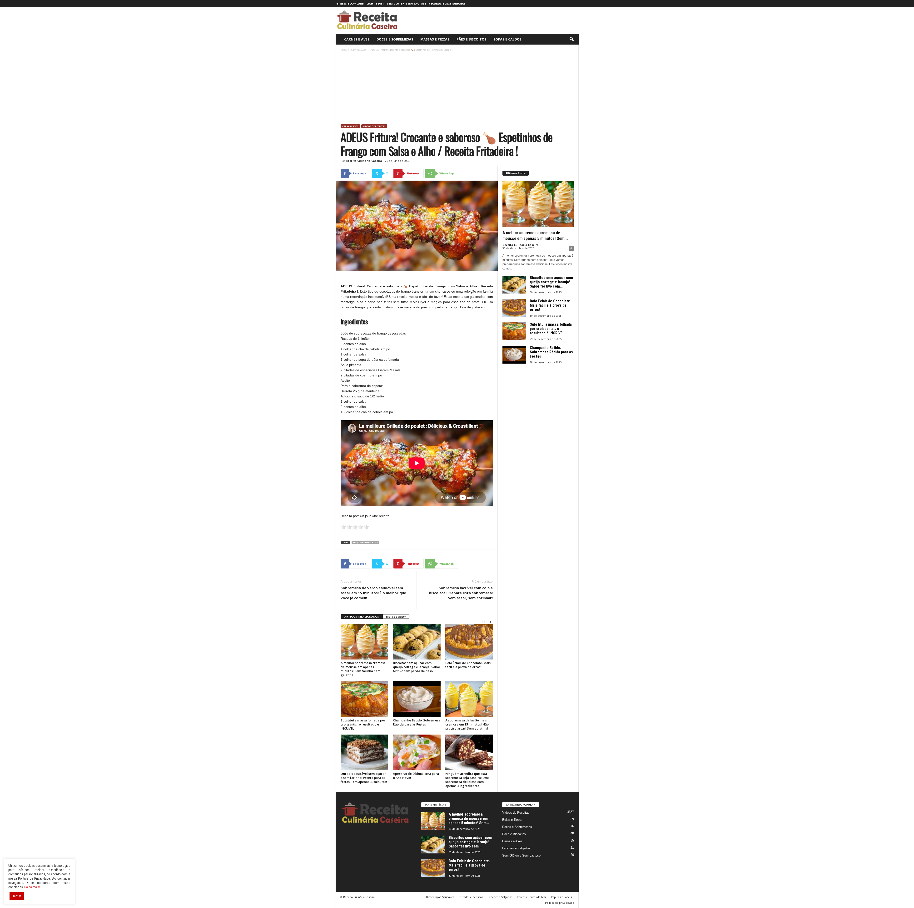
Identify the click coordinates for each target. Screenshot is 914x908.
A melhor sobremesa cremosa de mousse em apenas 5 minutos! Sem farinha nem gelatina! (363, 669)
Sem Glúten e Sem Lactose (406, 3)
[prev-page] (484, 621)
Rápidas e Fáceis (561, 897)
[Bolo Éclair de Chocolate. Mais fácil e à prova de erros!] (469, 641)
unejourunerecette (365, 542)
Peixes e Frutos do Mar (531, 897)
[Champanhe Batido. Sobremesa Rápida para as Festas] (417, 699)
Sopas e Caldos (507, 39)
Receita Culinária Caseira (364, 160)
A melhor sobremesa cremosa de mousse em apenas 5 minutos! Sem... (469, 818)
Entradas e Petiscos (470, 897)
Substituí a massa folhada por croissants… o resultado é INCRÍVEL (363, 724)
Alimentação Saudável (440, 897)
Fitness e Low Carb (350, 3)
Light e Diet (375, 3)
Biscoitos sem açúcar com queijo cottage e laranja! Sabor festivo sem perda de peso (416, 667)
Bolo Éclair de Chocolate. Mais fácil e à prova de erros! (468, 665)
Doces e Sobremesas (395, 39)
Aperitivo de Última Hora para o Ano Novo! (416, 775)
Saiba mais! (32, 887)
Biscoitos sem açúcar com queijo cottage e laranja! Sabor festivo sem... (551, 282)
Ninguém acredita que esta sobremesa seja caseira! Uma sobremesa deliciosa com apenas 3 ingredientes (467, 779)
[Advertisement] (457, 88)
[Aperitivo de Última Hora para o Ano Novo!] (417, 752)
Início (344, 49)
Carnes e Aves (356, 39)
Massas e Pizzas (434, 39)
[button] (571, 39)
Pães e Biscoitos (471, 39)
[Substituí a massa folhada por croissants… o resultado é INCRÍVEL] (364, 699)
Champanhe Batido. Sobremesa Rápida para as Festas (416, 722)
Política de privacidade (559, 902)
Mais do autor (396, 616)
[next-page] (490, 621)
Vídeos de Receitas (374, 126)
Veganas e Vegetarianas (447, 3)
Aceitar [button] (16, 896)
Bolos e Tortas (512, 820)
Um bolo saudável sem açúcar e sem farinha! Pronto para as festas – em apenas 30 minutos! (364, 777)
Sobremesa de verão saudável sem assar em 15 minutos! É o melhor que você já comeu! (373, 592)
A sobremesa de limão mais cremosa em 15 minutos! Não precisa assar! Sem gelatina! (467, 724)
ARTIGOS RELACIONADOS (361, 616)
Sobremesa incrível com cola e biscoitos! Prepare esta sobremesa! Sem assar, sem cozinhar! (461, 592)
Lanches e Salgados (516, 848)
